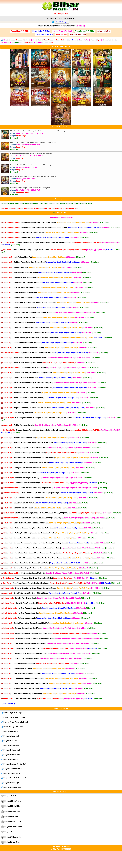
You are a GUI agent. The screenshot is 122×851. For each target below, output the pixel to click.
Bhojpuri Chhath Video (12, 837)
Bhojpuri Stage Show (12, 842)
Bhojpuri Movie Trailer (12, 801)
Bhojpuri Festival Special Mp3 (14, 764)
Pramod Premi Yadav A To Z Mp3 (15, 722)
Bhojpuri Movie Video (12, 806)
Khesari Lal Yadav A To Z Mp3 (14, 717)
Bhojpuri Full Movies (12, 796)
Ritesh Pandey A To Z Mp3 (13, 727)
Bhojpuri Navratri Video (13, 832)
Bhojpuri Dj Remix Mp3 (12, 787)
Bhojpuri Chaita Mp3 (11, 745)
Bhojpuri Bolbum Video (13, 827)
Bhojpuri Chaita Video (12, 821)
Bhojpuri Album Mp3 (11, 736)
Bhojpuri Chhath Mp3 (11, 759)
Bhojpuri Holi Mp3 (10, 741)
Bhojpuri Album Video (12, 811)
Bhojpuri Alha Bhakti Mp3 (12, 769)
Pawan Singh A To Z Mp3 (12, 713)
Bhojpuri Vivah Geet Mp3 (12, 773)
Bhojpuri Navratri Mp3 (11, 755)
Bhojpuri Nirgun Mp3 (11, 783)
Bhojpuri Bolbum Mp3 (11, 750)
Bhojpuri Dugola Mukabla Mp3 (14, 778)
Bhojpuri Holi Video (11, 816)
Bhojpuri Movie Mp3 (10, 731)
